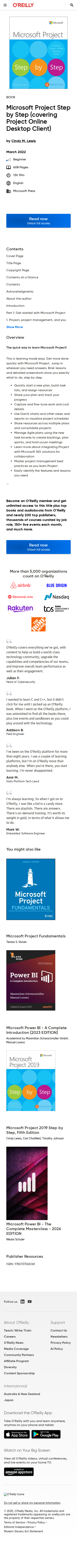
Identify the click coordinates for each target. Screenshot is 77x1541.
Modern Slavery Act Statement (23, 1531)
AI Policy (57, 1349)
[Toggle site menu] (5, 5)
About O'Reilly (16, 1322)
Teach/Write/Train (17, 1330)
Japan (8, 1400)
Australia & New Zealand (22, 1394)
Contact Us (59, 1330)
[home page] (23, 5)
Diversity (10, 1367)
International (15, 1386)
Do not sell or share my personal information (32, 1503)
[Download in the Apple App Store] (17, 1437)
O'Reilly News (13, 1343)
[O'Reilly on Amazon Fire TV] (19, 1475)
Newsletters (59, 1336)
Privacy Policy (61, 1343)
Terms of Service (14, 1522)
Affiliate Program (16, 1361)
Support (58, 1322)
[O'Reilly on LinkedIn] (22, 1301)
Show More (14, 327)
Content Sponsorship (19, 1373)
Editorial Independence (19, 1527)
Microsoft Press (24, 191)
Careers (10, 1336)
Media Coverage (16, 1349)
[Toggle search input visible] (72, 5)
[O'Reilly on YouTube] (30, 1301)
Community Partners (19, 1355)
